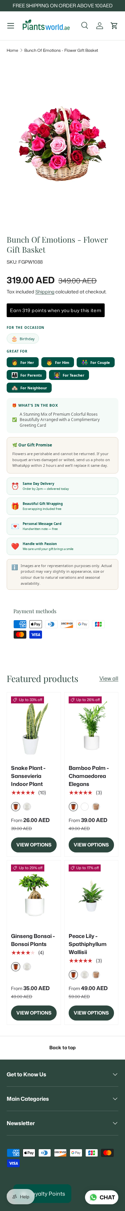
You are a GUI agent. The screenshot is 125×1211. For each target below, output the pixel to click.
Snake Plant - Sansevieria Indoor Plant (28, 776)
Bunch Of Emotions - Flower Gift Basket (61, 50)
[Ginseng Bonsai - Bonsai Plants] (34, 894)
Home (12, 50)
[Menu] (10, 25)
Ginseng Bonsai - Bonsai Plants (33, 940)
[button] (114, 25)
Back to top (62, 1047)
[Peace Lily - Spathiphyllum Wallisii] (91, 894)
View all (108, 678)
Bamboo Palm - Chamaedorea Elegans (89, 776)
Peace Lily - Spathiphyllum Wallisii (88, 944)
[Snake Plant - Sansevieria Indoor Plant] (34, 726)
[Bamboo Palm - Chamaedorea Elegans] (91, 726)
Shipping (44, 291)
